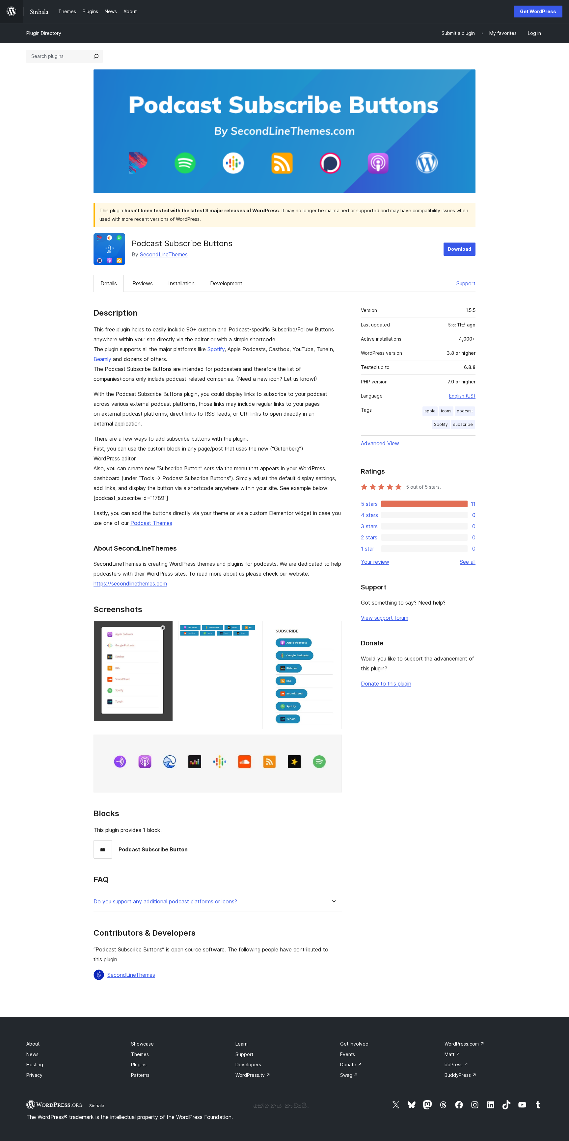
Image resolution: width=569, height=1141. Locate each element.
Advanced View (380, 443)
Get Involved (354, 1044)
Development (226, 283)
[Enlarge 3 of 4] (333, 630)
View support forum (384, 617)
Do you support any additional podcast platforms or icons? (165, 901)
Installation (181, 283)
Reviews (142, 283)
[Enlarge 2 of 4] (248, 630)
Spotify (216, 349)
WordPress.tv (252, 1075)
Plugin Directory (43, 33)
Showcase (142, 1044)
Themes (140, 1054)
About (33, 1044)
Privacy (34, 1075)
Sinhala (96, 1105)
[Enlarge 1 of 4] (164, 630)
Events (347, 1054)
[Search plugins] (96, 56)
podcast (465, 410)
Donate (351, 1064)
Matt (452, 1054)
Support (465, 283)
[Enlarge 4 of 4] (333, 743)
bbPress (456, 1064)
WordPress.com (464, 1044)
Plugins (139, 1064)
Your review (375, 561)
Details (108, 283)
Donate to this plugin (386, 683)
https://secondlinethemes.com (130, 583)
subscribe (463, 424)
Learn (241, 1044)
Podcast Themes (151, 523)
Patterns (140, 1075)
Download (459, 249)
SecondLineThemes (164, 254)
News (32, 1054)
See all (467, 561)
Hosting (34, 1064)
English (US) (462, 396)
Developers (248, 1064)
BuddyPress (460, 1075)
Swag (349, 1075)
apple (430, 410)
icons (446, 410)
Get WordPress (538, 11)
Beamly (102, 359)
